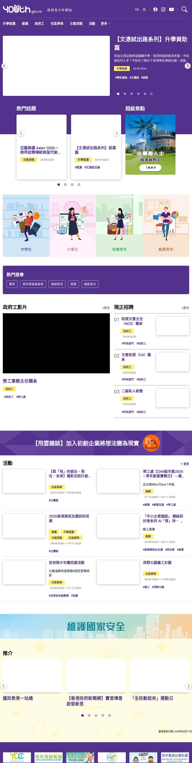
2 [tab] (125, 94)
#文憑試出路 (92, 167)
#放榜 (144, 77)
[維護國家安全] (96, 626)
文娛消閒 (76, 23)
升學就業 (9, 23)
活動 (92, 23)
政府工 (39, 23)
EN (137, 10)
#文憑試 (134, 77)
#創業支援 (158, 504)
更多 (104, 23)
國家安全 (90, 284)
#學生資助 (121, 77)
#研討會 (170, 549)
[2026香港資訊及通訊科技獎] (24, 526)
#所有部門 (128, 343)
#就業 (78, 167)
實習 (12, 284)
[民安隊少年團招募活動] (24, 572)
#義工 (146, 587)
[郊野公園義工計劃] (118, 572)
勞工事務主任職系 (20, 381)
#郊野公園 (158, 587)
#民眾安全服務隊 (59, 595)
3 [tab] (132, 94)
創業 (25, 23)
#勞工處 (21, 396)
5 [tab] (145, 94)
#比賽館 (53, 500)
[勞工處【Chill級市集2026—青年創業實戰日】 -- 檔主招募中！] (118, 481)
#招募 (74, 595)
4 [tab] (138, 94)
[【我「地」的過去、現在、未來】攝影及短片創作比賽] (24, 481)
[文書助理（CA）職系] (172, 362)
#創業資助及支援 (153, 549)
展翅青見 (57, 284)
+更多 (106, 308)
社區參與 (57, 23)
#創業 (146, 504)
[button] (155, 9)
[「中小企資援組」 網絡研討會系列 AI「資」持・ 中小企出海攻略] (118, 526)
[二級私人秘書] (172, 398)
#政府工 (9, 396)
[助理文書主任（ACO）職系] (172, 326)
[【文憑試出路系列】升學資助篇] (56, 66)
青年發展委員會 (33, 284)
